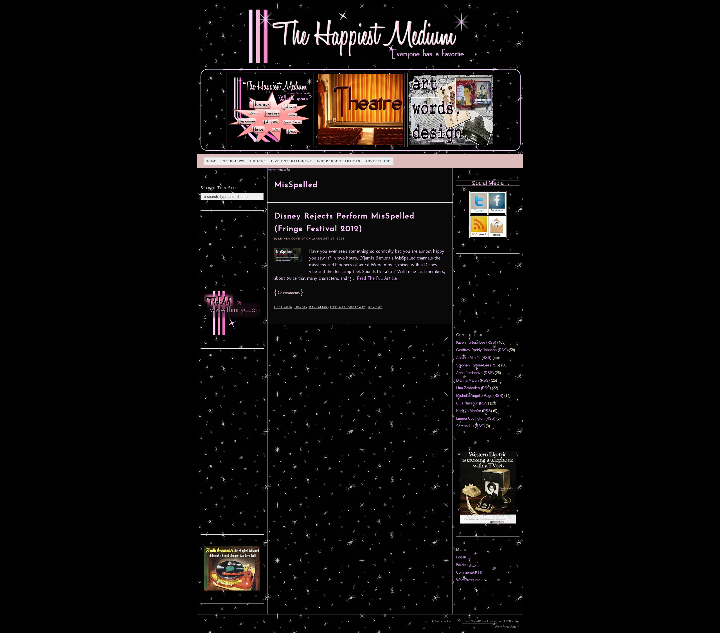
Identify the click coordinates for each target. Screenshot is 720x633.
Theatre (257, 161)
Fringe (300, 306)
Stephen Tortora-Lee (472, 365)
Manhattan (318, 306)
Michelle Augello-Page (474, 395)
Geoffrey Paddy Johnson (476, 350)
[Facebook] (497, 212)
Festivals (282, 306)
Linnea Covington (294, 238)
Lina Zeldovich (468, 388)
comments (289, 292)
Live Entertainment (291, 161)
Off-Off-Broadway (347, 306)
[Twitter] (479, 212)
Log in (461, 557)
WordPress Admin (507, 627)
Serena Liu (465, 426)
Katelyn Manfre (468, 411)
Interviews (233, 161)
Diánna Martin (467, 380)
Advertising (378, 161)
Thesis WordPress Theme (479, 621)
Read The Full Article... (378, 278)
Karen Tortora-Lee (470, 342)
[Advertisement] (232, 244)
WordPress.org (468, 580)
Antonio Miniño (468, 357)
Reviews (375, 306)
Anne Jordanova (469, 373)
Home (211, 161)
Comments (469, 572)
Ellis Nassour (467, 403)
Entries (466, 565)
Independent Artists (339, 161)
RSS (491, 342)
